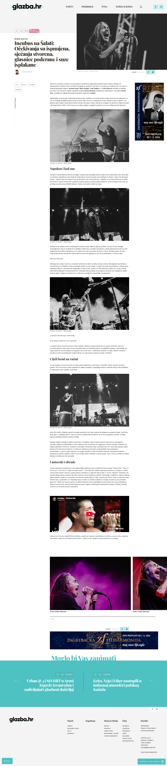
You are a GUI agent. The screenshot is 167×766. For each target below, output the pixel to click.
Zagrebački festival (70, 19)
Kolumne (104, 26)
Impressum (145, 726)
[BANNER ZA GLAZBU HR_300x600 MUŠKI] (149, 112)
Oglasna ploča (69, 16)
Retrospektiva (104, 32)
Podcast (124, 19)
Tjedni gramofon (124, 16)
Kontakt (144, 721)
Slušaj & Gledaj (124, 6)
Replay (124, 12)
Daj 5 (70, 26)
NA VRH (7, 761)
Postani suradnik (147, 730)
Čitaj (104, 6)
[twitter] (153, 72)
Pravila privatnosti (148, 728)
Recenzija (104, 19)
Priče (105, 22)
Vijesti (69, 6)
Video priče (124, 22)
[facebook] (155, 7)
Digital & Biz (104, 29)
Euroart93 (153, 752)
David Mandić (27, 71)
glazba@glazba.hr (148, 747)
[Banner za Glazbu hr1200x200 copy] (104, 640)
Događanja (87, 6)
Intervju (104, 12)
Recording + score (124, 26)
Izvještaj (104, 16)
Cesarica (69, 22)
